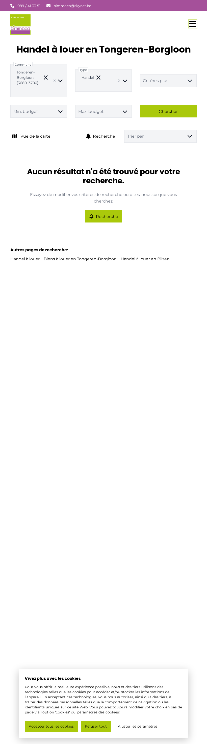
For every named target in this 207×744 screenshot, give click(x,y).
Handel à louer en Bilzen (145, 258)
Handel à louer (25, 258)
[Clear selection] (54, 80)
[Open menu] (193, 24)
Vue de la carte (35, 136)
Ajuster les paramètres (138, 726)
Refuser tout (96, 726)
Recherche (104, 136)
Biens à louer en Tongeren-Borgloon (80, 258)
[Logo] (34, 24)
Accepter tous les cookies (51, 726)
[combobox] (38, 80)
